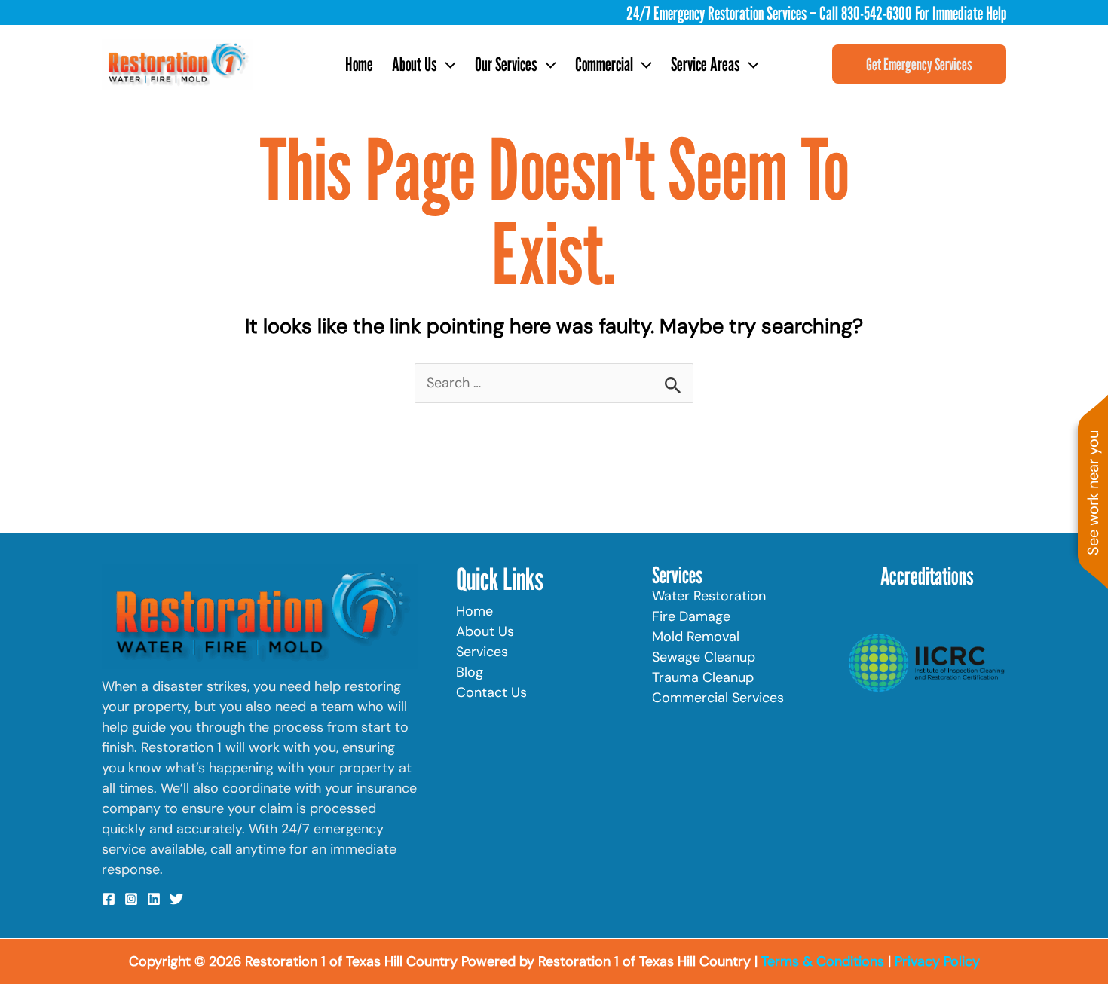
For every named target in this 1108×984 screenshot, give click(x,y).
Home (359, 64)
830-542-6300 (876, 13)
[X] (176, 899)
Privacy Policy (937, 961)
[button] (446, 64)
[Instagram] (131, 899)
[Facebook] (108, 899)
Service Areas (705, 64)
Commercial (604, 64)
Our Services (506, 64)
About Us (414, 64)
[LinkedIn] (154, 899)
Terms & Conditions (822, 961)
